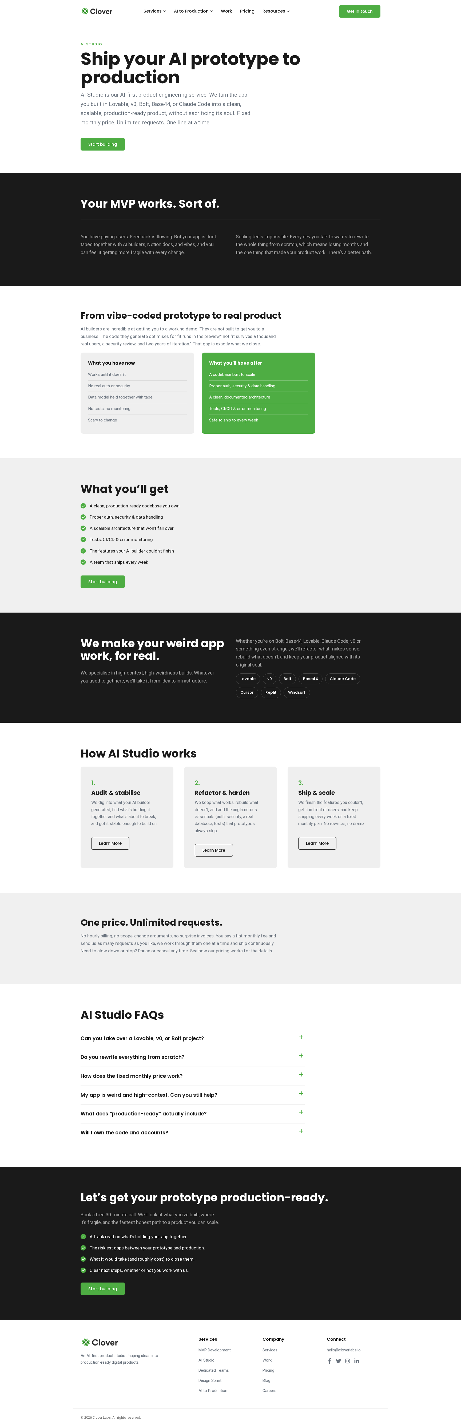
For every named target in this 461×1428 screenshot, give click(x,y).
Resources (274, 11)
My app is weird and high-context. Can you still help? (149, 1095)
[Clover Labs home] (96, 11)
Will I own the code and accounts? (124, 1132)
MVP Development (214, 1350)
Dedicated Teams (213, 1370)
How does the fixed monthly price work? (132, 1076)
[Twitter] (338, 1361)
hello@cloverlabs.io (344, 1350)
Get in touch (360, 11)
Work (226, 11)
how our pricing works (220, 950)
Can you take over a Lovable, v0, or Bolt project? (142, 1038)
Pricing (247, 11)
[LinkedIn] (356, 1361)
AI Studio (206, 1360)
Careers (269, 1390)
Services (153, 11)
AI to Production (191, 11)
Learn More (110, 843)
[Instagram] (347, 1361)
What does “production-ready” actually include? (144, 1113)
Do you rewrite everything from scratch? (133, 1057)
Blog (266, 1380)
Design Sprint (209, 1380)
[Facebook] (329, 1361)
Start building (102, 144)
